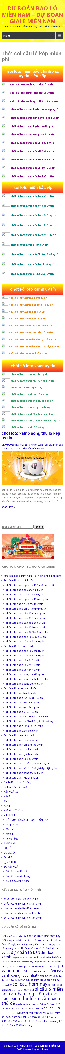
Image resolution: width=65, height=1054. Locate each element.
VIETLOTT (9, 815)
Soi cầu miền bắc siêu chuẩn (28, 448)
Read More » (8, 507)
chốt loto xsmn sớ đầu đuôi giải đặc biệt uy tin (31, 768)
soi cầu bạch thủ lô (30, 996)
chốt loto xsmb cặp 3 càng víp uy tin (26, 608)
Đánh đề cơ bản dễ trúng (17, 782)
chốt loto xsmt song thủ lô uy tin (24, 726)
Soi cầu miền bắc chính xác (18, 580)
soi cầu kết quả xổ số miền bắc (29, 1008)
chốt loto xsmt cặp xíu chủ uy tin (24, 697)
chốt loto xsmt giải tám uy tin (22, 707)
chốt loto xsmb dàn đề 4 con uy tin (25, 613)
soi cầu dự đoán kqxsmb (27, 1004)
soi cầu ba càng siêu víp (27, 993)
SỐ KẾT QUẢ (11, 866)
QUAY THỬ (10, 862)
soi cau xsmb (22, 989)
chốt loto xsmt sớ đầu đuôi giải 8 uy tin (27, 716)
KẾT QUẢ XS (11, 791)
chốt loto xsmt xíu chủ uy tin (22, 730)
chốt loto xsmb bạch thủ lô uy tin (24, 604)
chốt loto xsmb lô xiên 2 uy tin (23, 660)
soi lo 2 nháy (30, 1017)
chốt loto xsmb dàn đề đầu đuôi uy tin (27, 632)
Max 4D (10, 834)
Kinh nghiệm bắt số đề (16, 787)
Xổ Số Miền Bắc (24, 1021)
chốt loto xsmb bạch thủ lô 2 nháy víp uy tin (30, 585)
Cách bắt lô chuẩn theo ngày (34, 940)
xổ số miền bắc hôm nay (44, 1021)
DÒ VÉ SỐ (9, 852)
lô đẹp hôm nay (52, 979)
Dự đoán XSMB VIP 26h (22, 957)
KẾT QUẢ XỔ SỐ (13, 810)
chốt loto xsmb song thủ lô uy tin (24, 683)
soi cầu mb (31, 1013)
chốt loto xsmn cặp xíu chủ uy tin (24, 744)
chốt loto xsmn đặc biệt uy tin (22, 749)
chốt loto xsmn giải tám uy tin (22, 754)
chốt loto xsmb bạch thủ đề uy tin (25, 594)
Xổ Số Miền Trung (23, 1025)
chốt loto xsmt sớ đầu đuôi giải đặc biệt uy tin (31, 721)
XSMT (7, 805)
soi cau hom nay (29, 983)
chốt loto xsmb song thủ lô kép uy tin (27, 679)
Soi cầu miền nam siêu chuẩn (19, 735)
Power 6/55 (12, 838)
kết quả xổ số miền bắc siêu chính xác (25, 979)
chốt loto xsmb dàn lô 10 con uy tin (26, 636)
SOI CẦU (8, 848)
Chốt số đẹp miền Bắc (12, 940)
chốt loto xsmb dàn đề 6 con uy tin (25, 618)
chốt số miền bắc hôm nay (43, 936)
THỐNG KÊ (10, 843)
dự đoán (17, 948)
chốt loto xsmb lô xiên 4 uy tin (23, 669)
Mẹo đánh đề (7, 985)
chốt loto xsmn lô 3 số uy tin (22, 758)
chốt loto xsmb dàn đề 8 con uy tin (25, 622)
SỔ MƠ (8, 857)
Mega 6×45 (12, 824)
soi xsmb (54, 1017)
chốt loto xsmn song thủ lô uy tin (24, 773)
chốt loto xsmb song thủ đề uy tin (25, 674)
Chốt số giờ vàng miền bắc (14, 936)
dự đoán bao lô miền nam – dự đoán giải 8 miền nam (32, 14)
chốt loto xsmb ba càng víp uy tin (24, 589)
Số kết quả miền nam (17, 880)
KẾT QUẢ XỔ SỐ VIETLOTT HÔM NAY (27, 819)
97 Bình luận (36, 444)
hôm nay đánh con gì (38, 971)
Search (39, 526)
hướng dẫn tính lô (46, 975)
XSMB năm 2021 (9, 1021)
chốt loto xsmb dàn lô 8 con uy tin (25, 655)
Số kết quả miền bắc (17, 871)
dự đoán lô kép (25, 952)
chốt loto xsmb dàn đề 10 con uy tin (26, 627)
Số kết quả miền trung (18, 876)
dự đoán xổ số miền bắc (46, 957)
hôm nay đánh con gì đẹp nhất (32, 973)
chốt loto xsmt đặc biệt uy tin (22, 702)
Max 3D (10, 829)
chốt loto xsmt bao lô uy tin (21, 693)
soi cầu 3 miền (47, 989)
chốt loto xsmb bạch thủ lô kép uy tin (27, 599)
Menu (6, 35)
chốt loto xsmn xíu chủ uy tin (22, 777)
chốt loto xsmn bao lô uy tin (22, 740)
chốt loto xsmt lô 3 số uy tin (22, 712)
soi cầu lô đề (18, 1013)
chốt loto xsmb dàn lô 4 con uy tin (25, 641)
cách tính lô (51, 940)
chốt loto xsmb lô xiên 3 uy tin (23, 665)
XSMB (7, 796)
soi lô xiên (44, 1017)
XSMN (7, 801)
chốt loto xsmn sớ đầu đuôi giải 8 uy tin (28, 763)
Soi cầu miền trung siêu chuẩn (20, 688)
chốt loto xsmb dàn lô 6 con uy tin (25, 650)
